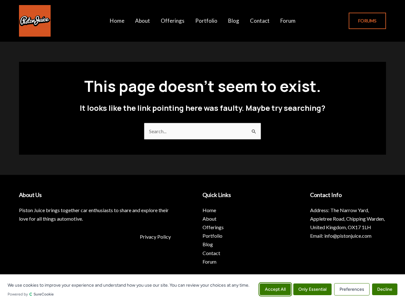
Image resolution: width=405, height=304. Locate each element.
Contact (260, 20)
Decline (384, 289)
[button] (367, 21)
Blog (233, 20)
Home (117, 20)
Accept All (275, 289)
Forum (288, 20)
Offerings (172, 20)
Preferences (352, 289)
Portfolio (206, 20)
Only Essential (312, 289)
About (142, 20)
